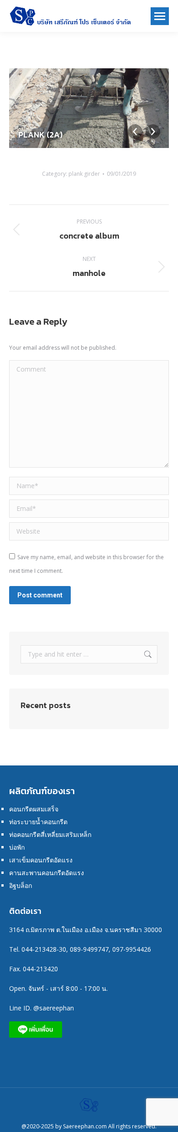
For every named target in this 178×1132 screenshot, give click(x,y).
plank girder (84, 174)
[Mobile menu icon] (160, 16)
